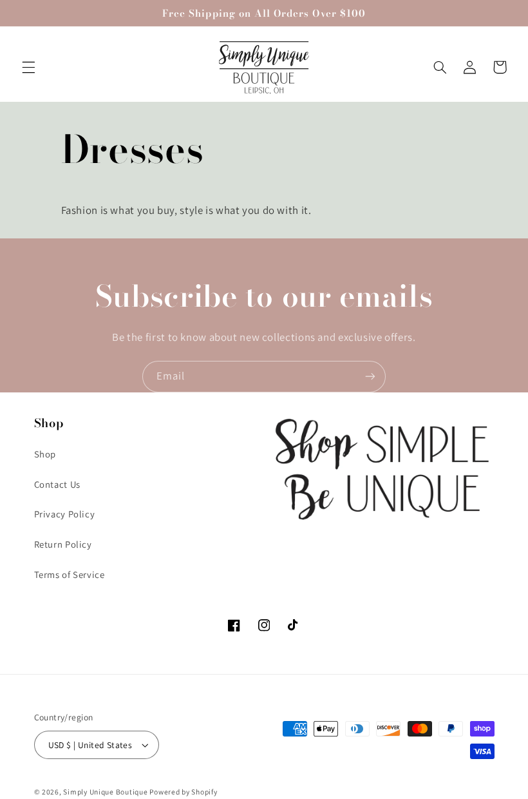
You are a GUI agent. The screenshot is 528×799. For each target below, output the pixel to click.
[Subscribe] (370, 376)
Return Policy (63, 544)
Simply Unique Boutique (106, 791)
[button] (28, 67)
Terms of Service (69, 574)
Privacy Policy (64, 514)
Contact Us (57, 484)
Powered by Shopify (183, 791)
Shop (45, 454)
